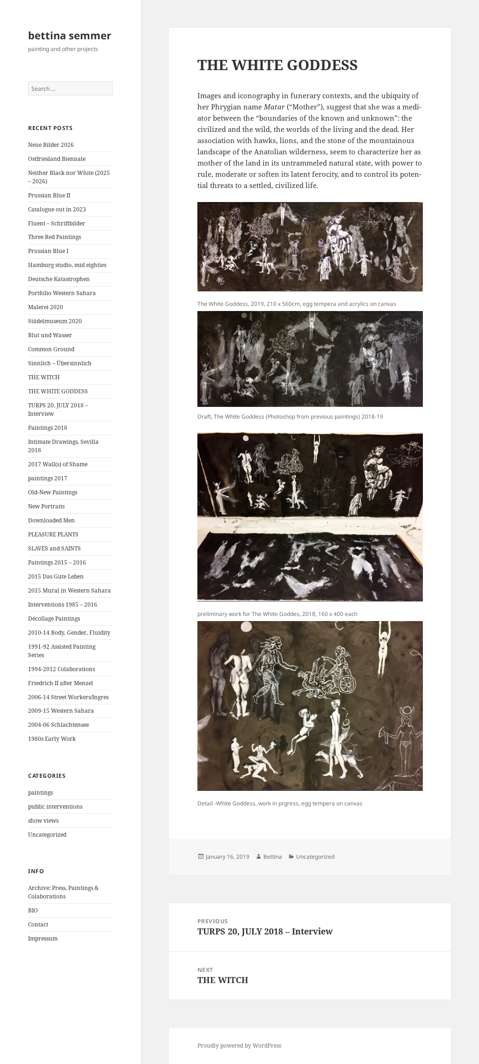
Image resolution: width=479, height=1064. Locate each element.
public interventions (55, 807)
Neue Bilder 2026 (51, 145)
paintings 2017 (47, 478)
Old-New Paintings (52, 492)
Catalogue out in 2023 (57, 209)
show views (43, 821)
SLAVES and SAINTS (54, 548)
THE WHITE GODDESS (58, 391)
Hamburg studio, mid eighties (67, 265)
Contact (38, 924)
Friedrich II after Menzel (60, 683)
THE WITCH (44, 377)
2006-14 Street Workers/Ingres (68, 697)
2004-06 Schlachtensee (58, 725)
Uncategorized (47, 835)
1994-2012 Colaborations (61, 669)
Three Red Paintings (54, 237)
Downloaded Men (51, 520)
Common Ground (51, 349)
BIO (33, 910)
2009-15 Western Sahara (61, 711)
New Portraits (46, 506)
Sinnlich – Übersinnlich (60, 363)
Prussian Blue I (48, 251)
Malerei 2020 (45, 307)
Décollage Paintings (54, 618)
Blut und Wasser (50, 335)
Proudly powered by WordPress (239, 1046)
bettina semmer (69, 35)
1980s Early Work (52, 739)
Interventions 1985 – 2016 (62, 604)
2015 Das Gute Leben (56, 576)
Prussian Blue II (49, 195)
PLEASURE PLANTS (53, 534)
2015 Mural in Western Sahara (69, 590)
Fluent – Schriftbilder (56, 223)
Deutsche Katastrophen (59, 279)
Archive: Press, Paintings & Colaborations (63, 892)
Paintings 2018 (47, 428)
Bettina (272, 857)
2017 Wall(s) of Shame (57, 464)
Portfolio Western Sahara (62, 293)
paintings (40, 792)
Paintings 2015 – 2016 (57, 562)
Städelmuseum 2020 (55, 321)
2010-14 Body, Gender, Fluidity (69, 633)
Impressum (43, 938)
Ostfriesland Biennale (57, 159)
